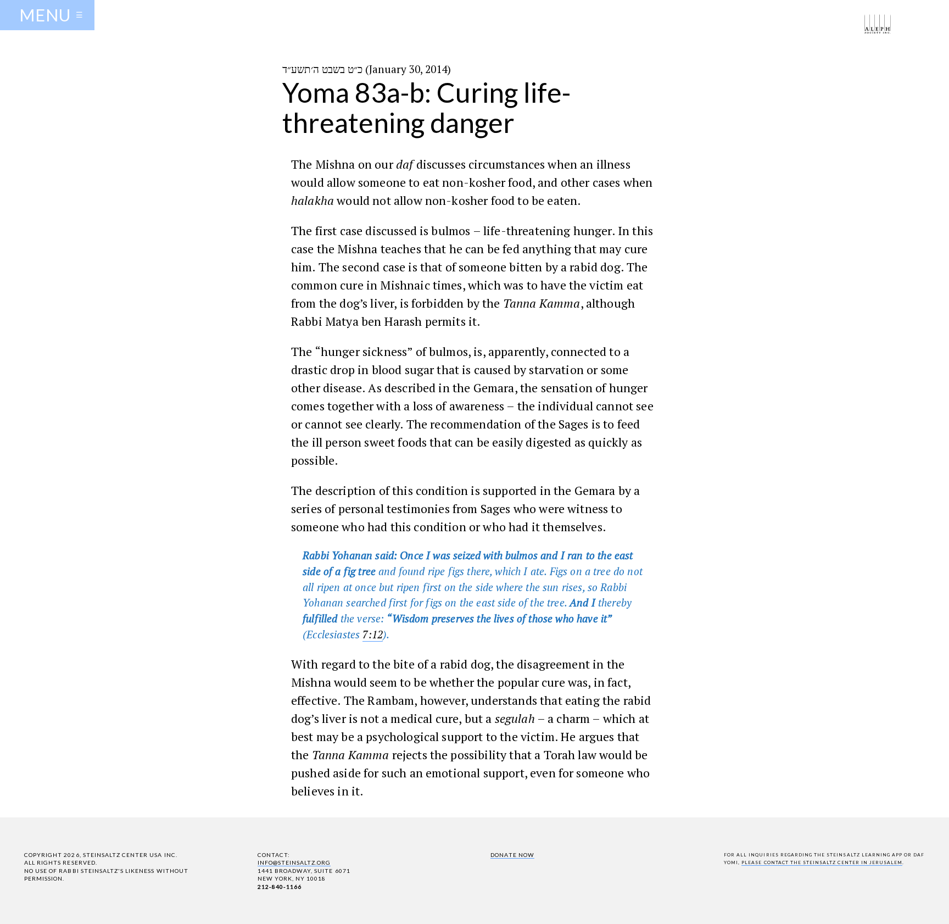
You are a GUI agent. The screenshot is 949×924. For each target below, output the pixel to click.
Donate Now (512, 854)
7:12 (372, 634)
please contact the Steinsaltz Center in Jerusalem (821, 862)
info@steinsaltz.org (294, 862)
